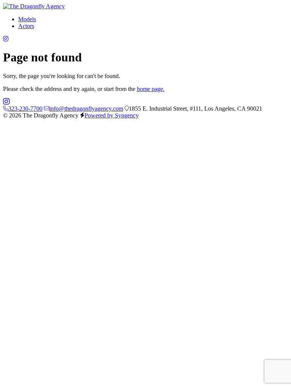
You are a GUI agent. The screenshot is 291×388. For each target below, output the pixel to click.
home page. (150, 89)
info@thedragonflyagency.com (86, 108)
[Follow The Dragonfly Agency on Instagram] (5, 39)
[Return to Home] (34, 6)
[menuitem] (27, 19)
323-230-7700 (25, 108)
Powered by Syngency (111, 115)
